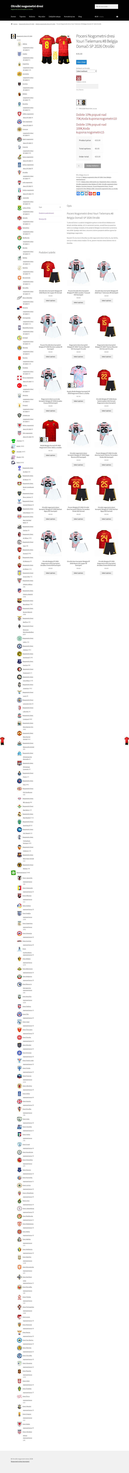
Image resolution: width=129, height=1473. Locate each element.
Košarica (32, 17)
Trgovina (22, 17)
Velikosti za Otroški (83, 68)
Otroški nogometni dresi (27, 6)
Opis (40, 207)
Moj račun (41, 17)
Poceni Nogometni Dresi (100, 186)
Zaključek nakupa (55, 17)
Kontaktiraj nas (69, 17)
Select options (50, 300)
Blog (80, 17)
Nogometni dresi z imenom (107, 182)
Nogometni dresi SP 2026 (26, 24)
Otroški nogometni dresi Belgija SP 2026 (88, 184)
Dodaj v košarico (93, 166)
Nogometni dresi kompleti (20, 1461)
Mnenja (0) (42, 219)
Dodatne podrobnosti (46, 213)
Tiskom (81, 82)
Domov (13, 17)
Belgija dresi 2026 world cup (90, 182)
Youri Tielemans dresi (83, 191)
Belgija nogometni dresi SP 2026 (45, 24)
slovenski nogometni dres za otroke (106, 189)
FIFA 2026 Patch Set (88, 109)
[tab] (50, 207)
